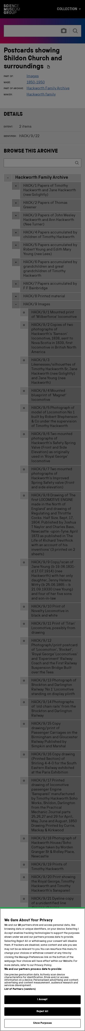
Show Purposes (42, 1023)
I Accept (42, 999)
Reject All (42, 1011)
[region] (42, 969)
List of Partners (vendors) (20, 989)
